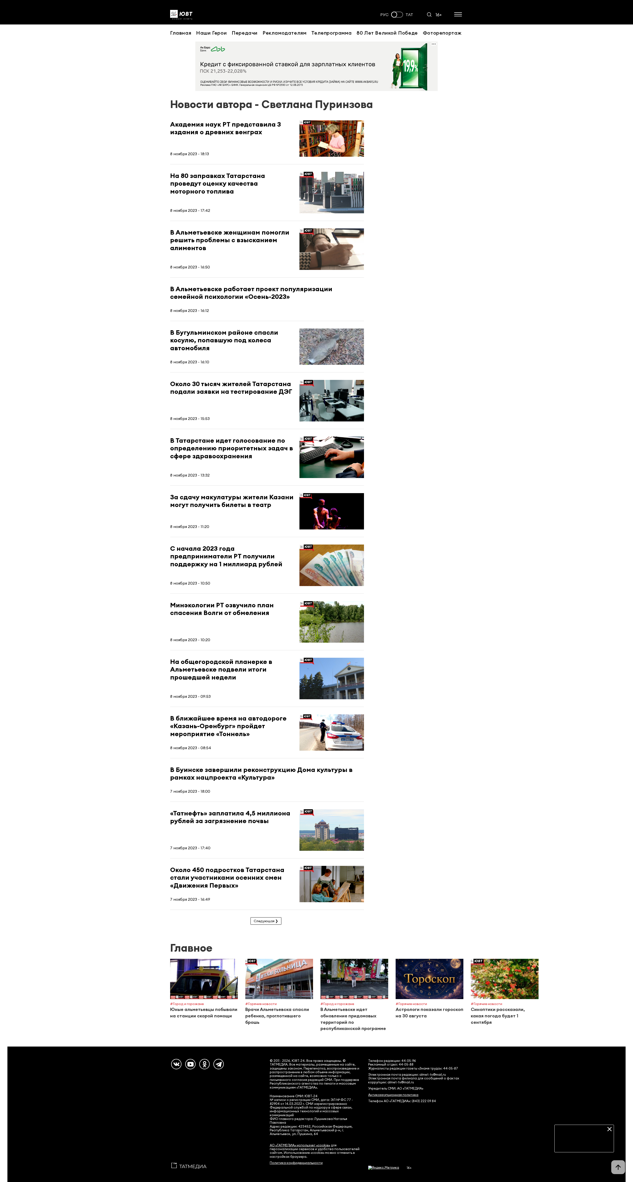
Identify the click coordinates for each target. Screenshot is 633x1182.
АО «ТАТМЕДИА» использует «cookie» (300, 1145)
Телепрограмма (331, 33)
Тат (409, 14)
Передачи (245, 33)
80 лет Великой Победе (387, 33)
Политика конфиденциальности (296, 1163)
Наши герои (211, 33)
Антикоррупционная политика (393, 1095)
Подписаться (584, 1144)
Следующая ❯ (266, 921)
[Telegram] (218, 1064)
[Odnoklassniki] (204, 1064)
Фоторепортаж (442, 33)
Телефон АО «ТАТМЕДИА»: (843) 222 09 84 (402, 1101)
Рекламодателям (284, 33)
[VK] (176, 1064)
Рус (384, 14)
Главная (180, 33)
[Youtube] (190, 1064)
